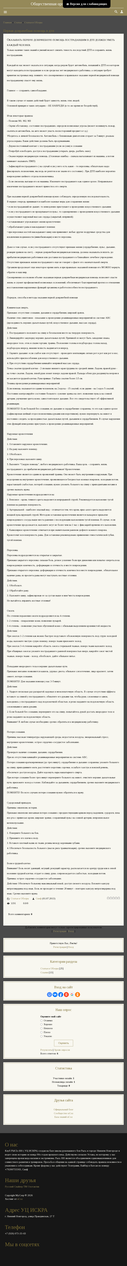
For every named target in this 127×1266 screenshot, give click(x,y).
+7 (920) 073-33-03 (15, 1233)
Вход (71, 931)
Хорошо (48, 1024)
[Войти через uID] (49, 994)
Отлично (48, 1020)
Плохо (47, 1032)
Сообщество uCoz (63, 1113)
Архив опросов (62, 1050)
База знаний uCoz (63, 1117)
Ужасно (48, 1036)
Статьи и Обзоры (33, 22)
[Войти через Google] (71, 994)
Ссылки (44, 972)
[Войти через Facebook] (60, 994)
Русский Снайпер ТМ (16, 1186)
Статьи (18, 22)
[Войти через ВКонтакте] (55, 994)
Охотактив (33, 1186)
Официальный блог (63, 1109)
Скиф (39, 898)
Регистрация (59, 931)
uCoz (20, 1199)
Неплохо (48, 1028)
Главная (7, 22)
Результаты (46, 1050)
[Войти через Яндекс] (66, 994)
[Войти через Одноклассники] (77, 994)
